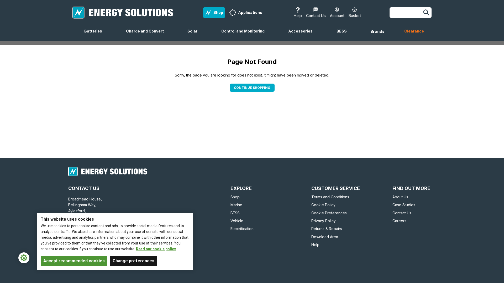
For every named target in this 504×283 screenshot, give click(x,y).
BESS (344, 35)
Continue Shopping (252, 88)
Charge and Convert (147, 35)
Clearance (414, 31)
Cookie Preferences (329, 213)
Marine (236, 205)
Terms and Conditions (330, 197)
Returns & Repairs (326, 228)
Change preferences (133, 260)
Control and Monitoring (245, 35)
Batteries (95, 35)
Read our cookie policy (156, 249)
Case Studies (403, 205)
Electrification (242, 228)
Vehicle (236, 221)
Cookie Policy (323, 205)
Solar (194, 35)
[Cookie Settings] (23, 257)
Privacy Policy (323, 221)
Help (315, 244)
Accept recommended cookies (74, 260)
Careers (399, 221)
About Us (400, 197)
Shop (235, 197)
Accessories (302, 35)
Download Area (324, 237)
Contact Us (401, 213)
